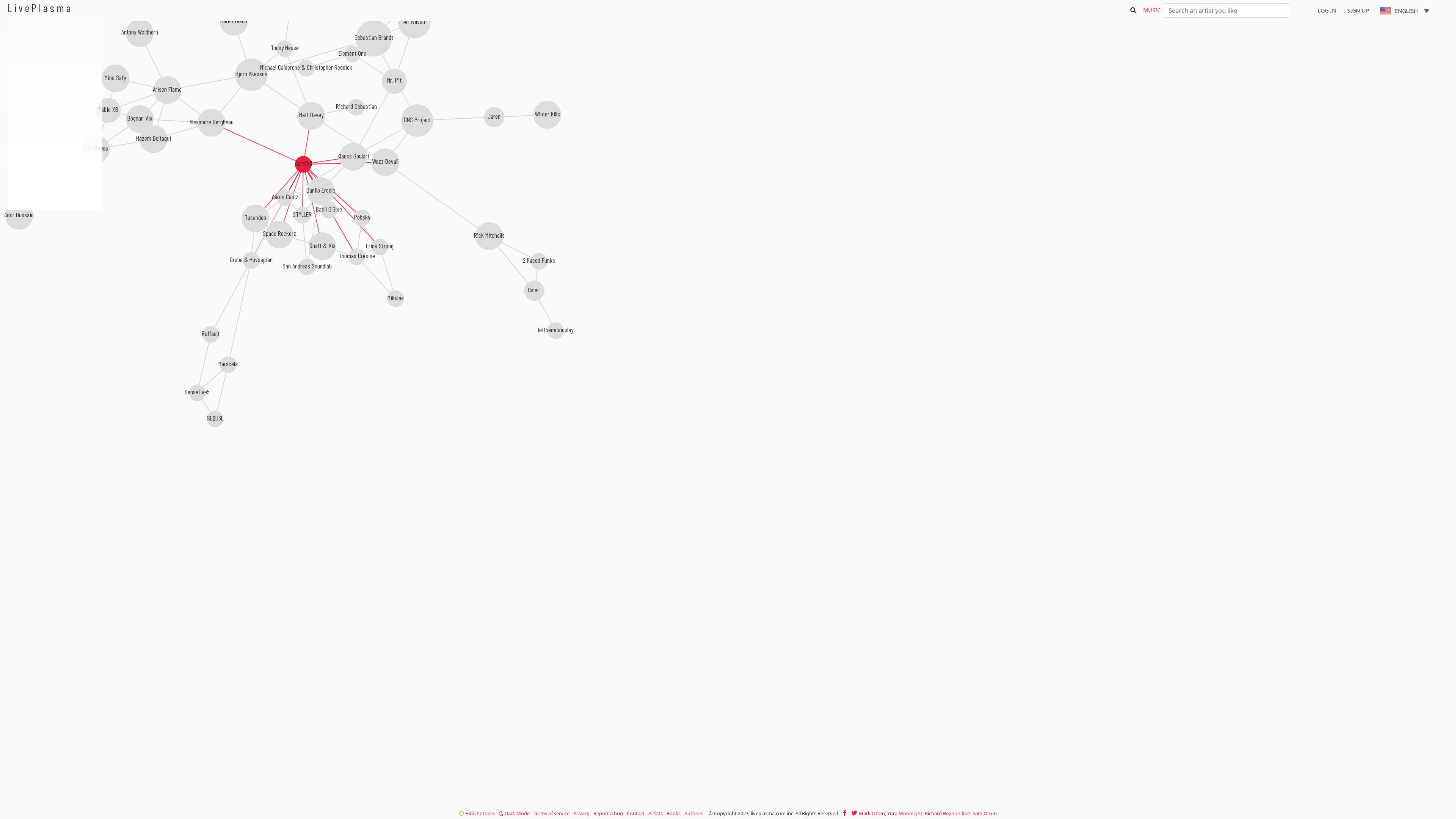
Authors (693, 813)
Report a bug (608, 813)
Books (674, 813)
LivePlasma (40, 7)
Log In (1327, 10)
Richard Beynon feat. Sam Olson (961, 813)
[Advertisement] (55, 250)
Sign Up (1358, 10)
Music (1152, 10)
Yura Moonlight (905, 813)
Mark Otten (872, 813)
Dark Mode (517, 813)
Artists (655, 813)
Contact (636, 813)
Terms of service (551, 813)
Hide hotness (479, 813)
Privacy (581, 813)
